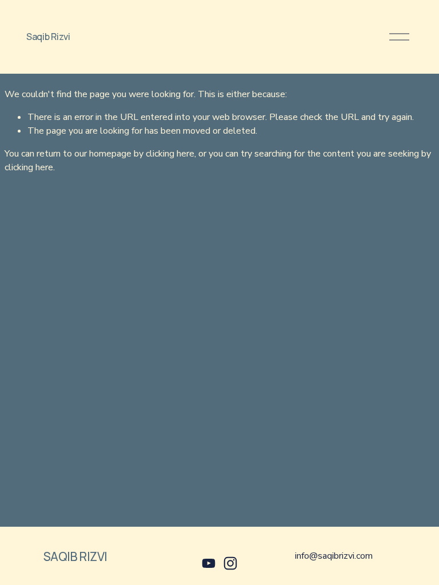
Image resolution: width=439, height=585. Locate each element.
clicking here (170, 153)
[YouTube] (208, 563)
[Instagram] (230, 563)
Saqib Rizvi (48, 36)
